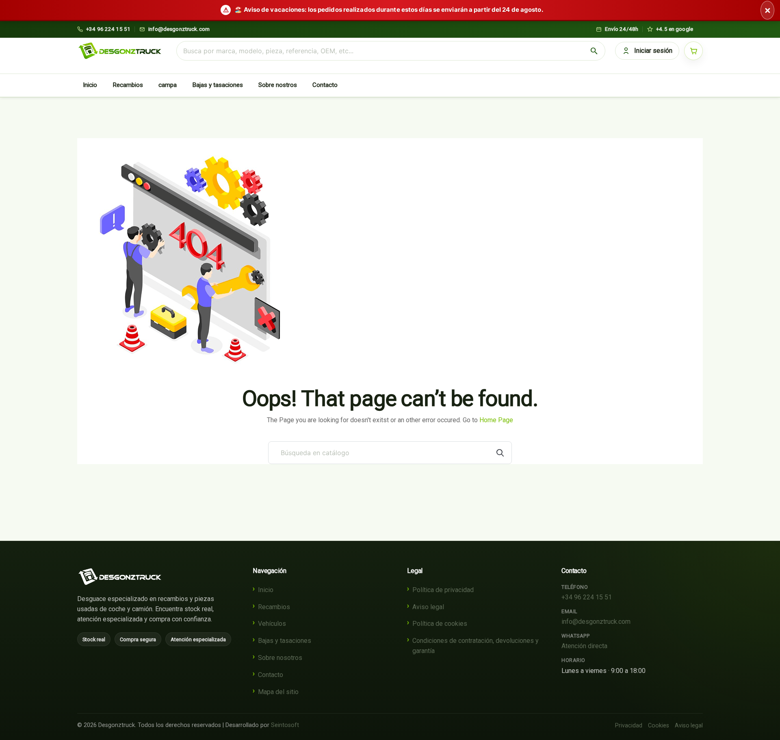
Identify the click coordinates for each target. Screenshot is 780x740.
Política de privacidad (443, 590)
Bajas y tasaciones (217, 85)
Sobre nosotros (280, 658)
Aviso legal (428, 607)
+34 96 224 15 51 (586, 597)
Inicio (90, 85)
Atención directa (584, 646)
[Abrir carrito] (693, 50)
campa (167, 85)
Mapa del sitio (278, 692)
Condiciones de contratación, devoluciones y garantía (475, 646)
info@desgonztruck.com (595, 621)
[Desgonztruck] (119, 576)
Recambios (128, 85)
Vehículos (272, 623)
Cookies (658, 725)
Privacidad (628, 725)
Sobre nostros (277, 85)
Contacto (325, 85)
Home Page (496, 420)
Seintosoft (285, 725)
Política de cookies (439, 623)
